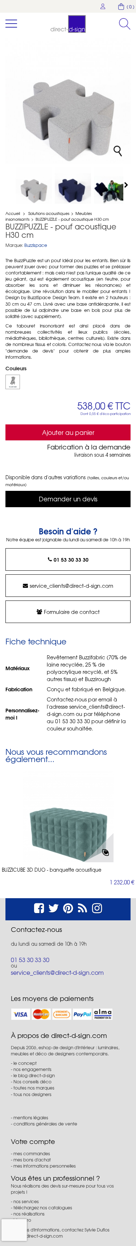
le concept (25, 1063)
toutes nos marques (33, 1087)
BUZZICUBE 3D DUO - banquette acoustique (51, 870)
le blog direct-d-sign (34, 1075)
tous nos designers (32, 1094)
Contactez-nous (36, 929)
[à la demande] (13, 382)
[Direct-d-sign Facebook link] (39, 907)
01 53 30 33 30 (71, 559)
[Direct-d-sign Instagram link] (97, 907)
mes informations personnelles (44, 1165)
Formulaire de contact (72, 611)
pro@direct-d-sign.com (39, 1236)
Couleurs (16, 368)
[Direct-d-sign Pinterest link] (68, 907)
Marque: (14, 245)
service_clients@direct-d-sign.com (71, 585)
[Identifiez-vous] (103, 6)
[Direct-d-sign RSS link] (82, 907)
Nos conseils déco (32, 1081)
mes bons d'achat (32, 1159)
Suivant (127, 184)
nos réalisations (29, 1213)
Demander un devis (68, 498)
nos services (26, 1201)
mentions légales (30, 1117)
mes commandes (31, 1153)
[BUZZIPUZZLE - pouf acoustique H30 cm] (34, 185)
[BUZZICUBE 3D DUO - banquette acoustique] (68, 816)
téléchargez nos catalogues (42, 1207)
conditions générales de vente (45, 1123)
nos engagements (32, 1069)
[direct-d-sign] (68, 24)
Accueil (12, 213)
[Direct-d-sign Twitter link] (53, 907)
